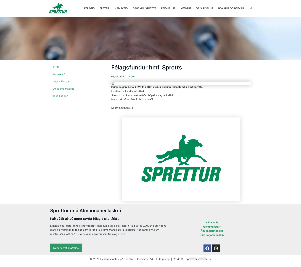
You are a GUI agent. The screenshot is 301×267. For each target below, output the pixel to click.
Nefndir (185, 8)
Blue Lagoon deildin (212, 234)
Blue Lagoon (60, 95)
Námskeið (121, 8)
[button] (251, 8)
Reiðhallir (168, 8)
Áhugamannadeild (63, 88)
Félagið (89, 8)
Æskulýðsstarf (61, 81)
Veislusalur (204, 8)
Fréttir (105, 8)
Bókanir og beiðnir (231, 8)
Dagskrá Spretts (144, 8)
